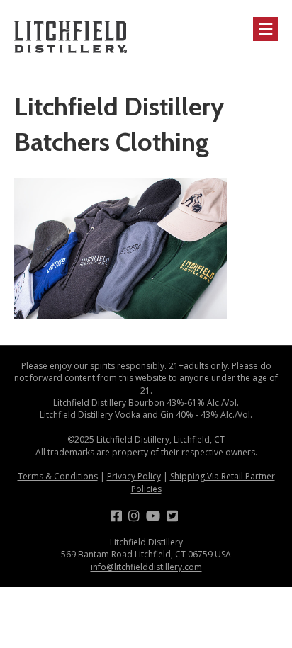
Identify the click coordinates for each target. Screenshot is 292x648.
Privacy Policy (134, 476)
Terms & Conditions (58, 476)
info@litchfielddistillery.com (146, 567)
